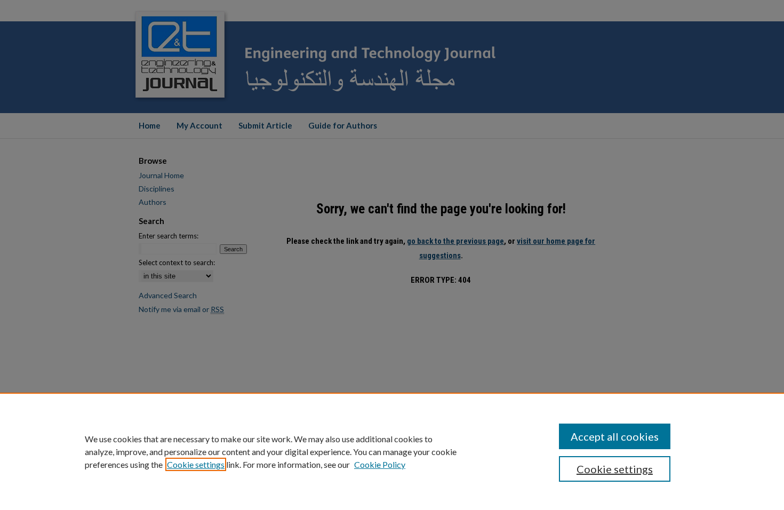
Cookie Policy (379, 464)
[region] (392, 451)
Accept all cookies (615, 436)
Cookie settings (196, 464)
